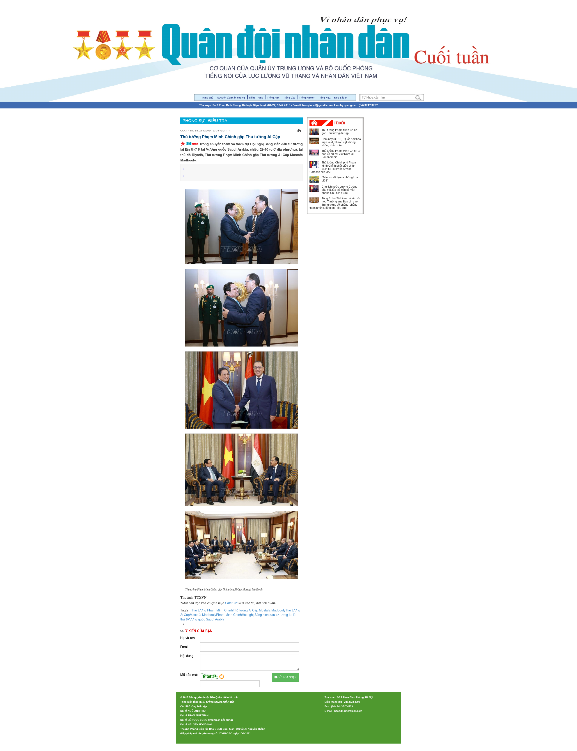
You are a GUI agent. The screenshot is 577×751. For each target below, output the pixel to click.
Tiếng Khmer (306, 97)
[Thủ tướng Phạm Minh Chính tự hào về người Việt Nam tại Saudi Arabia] (314, 152)
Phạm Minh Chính (229, 614)
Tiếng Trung (256, 97)
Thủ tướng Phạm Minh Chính (212, 610)
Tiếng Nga (324, 97)
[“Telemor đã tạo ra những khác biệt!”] (314, 179)
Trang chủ (207, 97)
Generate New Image (221, 676)
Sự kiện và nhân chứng (231, 97)
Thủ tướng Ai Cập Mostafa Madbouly (259, 610)
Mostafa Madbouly (203, 614)
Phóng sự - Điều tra (205, 120)
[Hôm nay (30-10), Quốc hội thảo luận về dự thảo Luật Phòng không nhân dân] (314, 141)
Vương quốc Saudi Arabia (206, 619)
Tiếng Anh (273, 97)
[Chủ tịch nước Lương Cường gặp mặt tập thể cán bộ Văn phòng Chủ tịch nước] (314, 188)
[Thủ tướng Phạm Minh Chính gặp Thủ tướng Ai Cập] (314, 132)
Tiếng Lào (289, 97)
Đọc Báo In (340, 97)
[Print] (299, 130)
